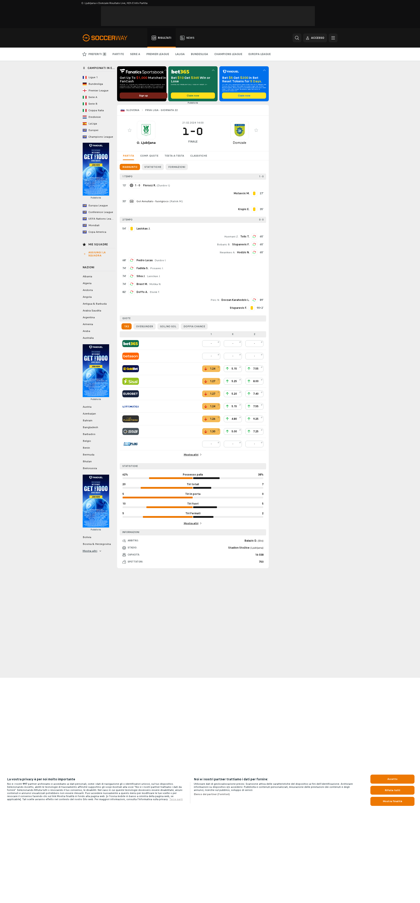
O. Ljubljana (146, 143)
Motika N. (155, 284)
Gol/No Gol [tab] (168, 326)
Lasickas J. (153, 276)
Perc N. (215, 300)
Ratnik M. (176, 201)
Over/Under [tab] (144, 326)
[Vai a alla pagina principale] (107, 37)
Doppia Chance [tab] (194, 326)
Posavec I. (156, 268)
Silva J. (140, 276)
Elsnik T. (155, 292)
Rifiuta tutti (392, 790)
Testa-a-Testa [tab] (174, 155)
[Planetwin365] (130, 418)
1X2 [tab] (126, 326)
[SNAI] (130, 431)
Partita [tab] (128, 155)
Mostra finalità (392, 801)
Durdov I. (163, 185)
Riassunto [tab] (129, 166)
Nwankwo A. (227, 252)
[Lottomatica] (130, 406)
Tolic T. (244, 236)
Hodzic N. (243, 252)
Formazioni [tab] (176, 166)
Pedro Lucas (144, 260)
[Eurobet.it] (130, 393)
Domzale (239, 143)
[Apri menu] (333, 37)
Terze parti (176, 799)
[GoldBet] (130, 368)
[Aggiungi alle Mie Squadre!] (129, 130)
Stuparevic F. (240, 244)
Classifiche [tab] (198, 155)
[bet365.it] (130, 343)
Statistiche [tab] (152, 166)
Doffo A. (142, 292)
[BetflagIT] (130, 444)
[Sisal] (130, 381)
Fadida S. (142, 268)
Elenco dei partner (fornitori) (212, 794)
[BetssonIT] (130, 356)
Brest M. (141, 284)
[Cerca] (297, 37)
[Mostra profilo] (146, 130)
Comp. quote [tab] (149, 155)
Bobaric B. (223, 244)
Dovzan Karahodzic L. (235, 300)
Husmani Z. (231, 236)
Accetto (392, 779)
